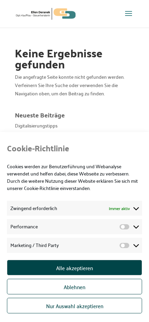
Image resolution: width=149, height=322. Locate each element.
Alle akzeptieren (74, 268)
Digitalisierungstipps (36, 125)
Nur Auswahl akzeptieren (74, 306)
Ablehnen (74, 287)
